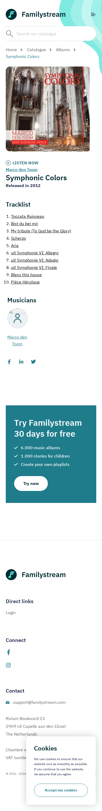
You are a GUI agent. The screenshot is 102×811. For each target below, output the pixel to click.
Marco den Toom (21, 169)
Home (11, 49)
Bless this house (24, 274)
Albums (63, 49)
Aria (12, 245)
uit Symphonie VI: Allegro (32, 252)
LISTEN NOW (25, 162)
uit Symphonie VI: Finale (31, 267)
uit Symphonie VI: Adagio (32, 260)
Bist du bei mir (22, 223)
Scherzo (16, 238)
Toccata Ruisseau (25, 216)
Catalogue (36, 49)
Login (11, 612)
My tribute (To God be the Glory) (38, 230)
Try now (31, 483)
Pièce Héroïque (22, 282)
